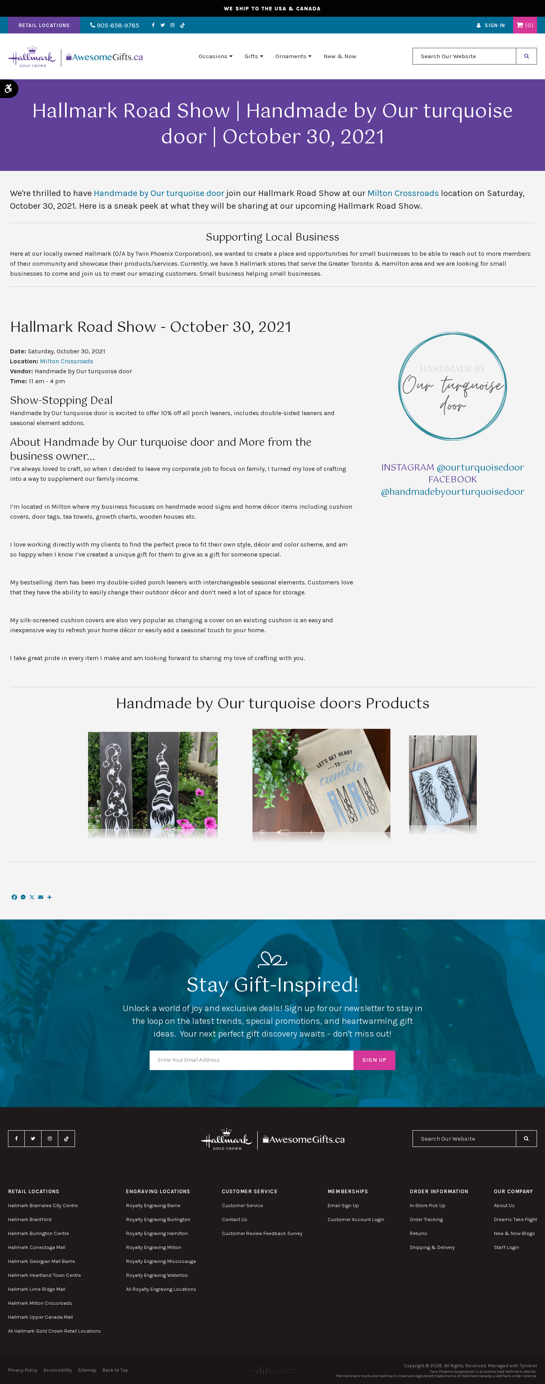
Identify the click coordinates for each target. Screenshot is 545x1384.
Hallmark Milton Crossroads (40, 1303)
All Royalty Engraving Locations (161, 1289)
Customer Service (242, 1205)
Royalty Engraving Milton (153, 1247)
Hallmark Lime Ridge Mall (36, 1289)
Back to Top (115, 1370)
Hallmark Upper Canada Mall (40, 1317)
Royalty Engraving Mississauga (161, 1261)
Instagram (172, 25)
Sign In (495, 25)
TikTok (182, 25)
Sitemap (87, 1370)
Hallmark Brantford (29, 1219)
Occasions (213, 56)
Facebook (153, 25)
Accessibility (57, 1370)
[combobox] (464, 56)
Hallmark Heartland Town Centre (44, 1275)
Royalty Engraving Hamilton (157, 1233)
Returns (418, 1233)
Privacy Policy (23, 1370)
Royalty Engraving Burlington (158, 1219)
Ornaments (290, 56)
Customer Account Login (356, 1219)
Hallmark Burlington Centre (38, 1233)
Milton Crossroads (403, 193)
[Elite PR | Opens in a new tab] (272, 1370)
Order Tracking (426, 1219)
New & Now (340, 56)
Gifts (251, 56)
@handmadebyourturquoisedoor (453, 492)
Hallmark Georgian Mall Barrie (41, 1261)
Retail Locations (44, 25)
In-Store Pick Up (428, 1205)
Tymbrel (528, 1365)
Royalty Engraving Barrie (153, 1205)
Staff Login (506, 1247)
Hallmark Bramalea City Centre (43, 1205)
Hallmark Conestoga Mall (36, 1247)
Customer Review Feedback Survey (262, 1233)
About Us (504, 1205)
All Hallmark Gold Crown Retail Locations (54, 1331)
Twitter (163, 25)
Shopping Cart (519, 25)
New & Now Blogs (514, 1233)
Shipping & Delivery (432, 1247)
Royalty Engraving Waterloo (157, 1275)
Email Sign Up (343, 1205)
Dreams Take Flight (515, 1219)
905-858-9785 (117, 25)
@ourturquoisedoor (480, 468)
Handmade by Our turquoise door (159, 193)
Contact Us (234, 1219)
